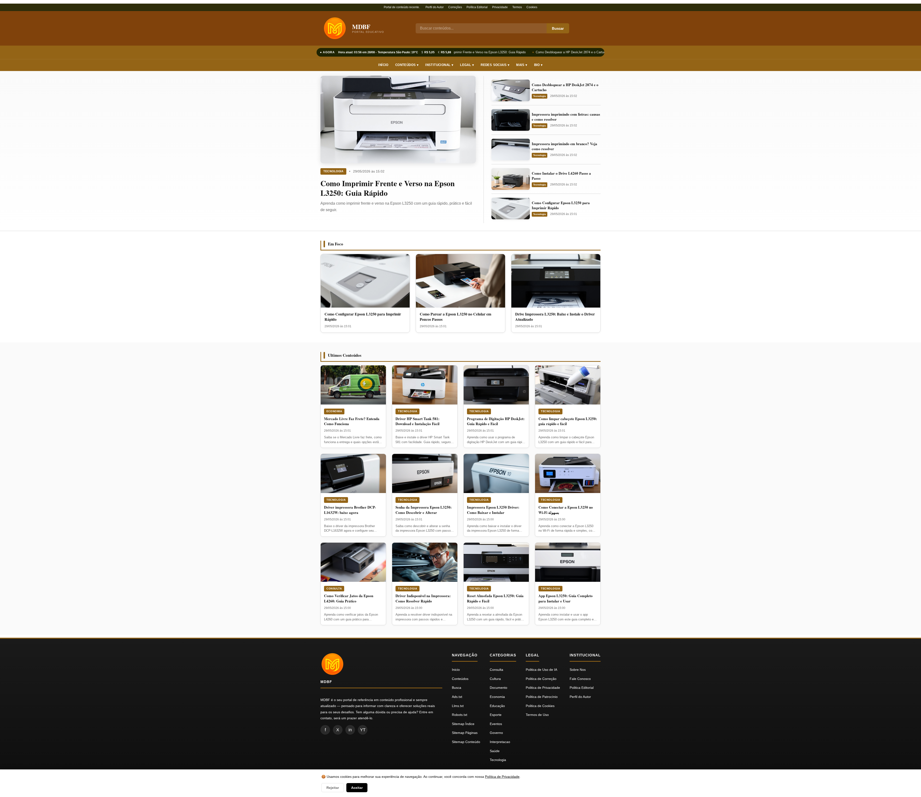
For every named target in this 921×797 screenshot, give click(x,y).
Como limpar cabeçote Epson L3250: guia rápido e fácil (567, 421)
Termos (517, 7)
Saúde (495, 751)
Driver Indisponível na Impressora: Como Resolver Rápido (423, 598)
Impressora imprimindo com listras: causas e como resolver (566, 117)
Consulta (334, 588)
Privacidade (500, 7)
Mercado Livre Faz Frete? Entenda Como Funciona (351, 421)
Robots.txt (459, 715)
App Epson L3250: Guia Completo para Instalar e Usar (565, 598)
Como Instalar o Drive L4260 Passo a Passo (561, 176)
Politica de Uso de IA (541, 670)
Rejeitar (332, 788)
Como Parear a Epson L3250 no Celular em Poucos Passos (455, 316)
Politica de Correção (541, 679)
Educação (497, 706)
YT (363, 729)
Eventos (496, 724)
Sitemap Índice (463, 724)
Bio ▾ (538, 65)
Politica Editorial (582, 688)
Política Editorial (477, 7)
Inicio (456, 670)
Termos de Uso (537, 715)
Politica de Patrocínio (542, 697)
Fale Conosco (580, 679)
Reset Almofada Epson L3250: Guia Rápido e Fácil (495, 598)
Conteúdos (460, 679)
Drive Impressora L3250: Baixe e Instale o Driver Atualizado (555, 316)
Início (383, 65)
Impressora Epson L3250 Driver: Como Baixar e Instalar (493, 510)
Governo (496, 733)
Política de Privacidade (502, 777)
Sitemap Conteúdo (466, 742)
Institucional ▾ (439, 65)
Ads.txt (457, 697)
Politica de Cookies (540, 706)
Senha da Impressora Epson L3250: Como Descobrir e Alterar (424, 510)
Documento (498, 688)
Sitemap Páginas (465, 733)
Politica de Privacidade (543, 688)
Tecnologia (333, 171)
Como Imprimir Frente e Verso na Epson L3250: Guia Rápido (479, 52)
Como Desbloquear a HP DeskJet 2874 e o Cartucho (568, 52)
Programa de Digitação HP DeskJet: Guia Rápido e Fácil (496, 421)
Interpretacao (500, 742)
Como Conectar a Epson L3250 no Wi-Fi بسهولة (565, 510)
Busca (456, 688)
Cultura (495, 679)
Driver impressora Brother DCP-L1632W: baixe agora (350, 510)
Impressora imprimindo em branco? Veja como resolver (564, 146)
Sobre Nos (578, 670)
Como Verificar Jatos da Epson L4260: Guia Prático (348, 598)
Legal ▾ (467, 65)
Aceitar (357, 788)
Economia (334, 411)
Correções (455, 7)
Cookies (531, 7)
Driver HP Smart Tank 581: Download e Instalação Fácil (417, 421)
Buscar (558, 28)
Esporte (496, 715)
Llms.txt (458, 706)
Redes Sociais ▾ (495, 65)
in (350, 729)
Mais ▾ (521, 65)
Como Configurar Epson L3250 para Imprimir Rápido (561, 205)
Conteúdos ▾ (407, 65)
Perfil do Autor (434, 7)
